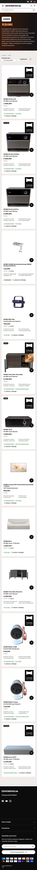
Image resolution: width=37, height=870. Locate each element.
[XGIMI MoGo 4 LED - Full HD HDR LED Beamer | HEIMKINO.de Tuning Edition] (18, 630)
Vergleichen (23, 59)
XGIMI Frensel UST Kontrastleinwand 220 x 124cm (18, 485)
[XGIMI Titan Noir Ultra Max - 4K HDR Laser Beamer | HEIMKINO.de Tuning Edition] (18, 357)
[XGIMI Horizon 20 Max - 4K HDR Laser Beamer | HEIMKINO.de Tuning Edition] (18, 137)
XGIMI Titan (7, 429)
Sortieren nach (6, 58)
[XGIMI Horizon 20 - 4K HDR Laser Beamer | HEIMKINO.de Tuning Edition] (18, 82)
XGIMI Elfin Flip (9, 319)
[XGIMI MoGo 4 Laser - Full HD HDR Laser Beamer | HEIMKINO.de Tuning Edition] (18, 685)
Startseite (4, 55)
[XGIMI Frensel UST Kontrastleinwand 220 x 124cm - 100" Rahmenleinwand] (18, 467)
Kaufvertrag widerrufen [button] (17, 852)
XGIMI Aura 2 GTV (9, 757)
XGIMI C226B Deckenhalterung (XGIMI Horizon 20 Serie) (17, 265)
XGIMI (9, 55)
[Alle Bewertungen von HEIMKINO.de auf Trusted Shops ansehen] (18, 810)
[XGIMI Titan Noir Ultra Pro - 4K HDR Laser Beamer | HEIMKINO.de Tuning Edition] (18, 575)
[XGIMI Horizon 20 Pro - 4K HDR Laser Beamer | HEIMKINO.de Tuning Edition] (18, 192)
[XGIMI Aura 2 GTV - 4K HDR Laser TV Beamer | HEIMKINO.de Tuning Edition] (18, 740)
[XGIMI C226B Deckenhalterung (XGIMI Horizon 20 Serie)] (18, 247)
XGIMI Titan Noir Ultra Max (13, 374)
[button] (34, 6)
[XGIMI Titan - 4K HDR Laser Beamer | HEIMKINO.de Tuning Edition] (18, 412)
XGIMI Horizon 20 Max (11, 154)
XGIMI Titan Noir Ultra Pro (12, 591)
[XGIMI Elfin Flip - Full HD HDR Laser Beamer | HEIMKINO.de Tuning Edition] (18, 302)
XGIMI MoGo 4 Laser (10, 702)
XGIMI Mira (7, 541)
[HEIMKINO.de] (13, 6)
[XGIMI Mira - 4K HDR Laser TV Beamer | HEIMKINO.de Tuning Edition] (18, 524)
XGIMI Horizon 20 (9, 99)
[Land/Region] (34, 2)
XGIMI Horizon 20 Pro (11, 209)
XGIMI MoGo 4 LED (10, 647)
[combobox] (18, 9)
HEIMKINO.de (8, 865)
